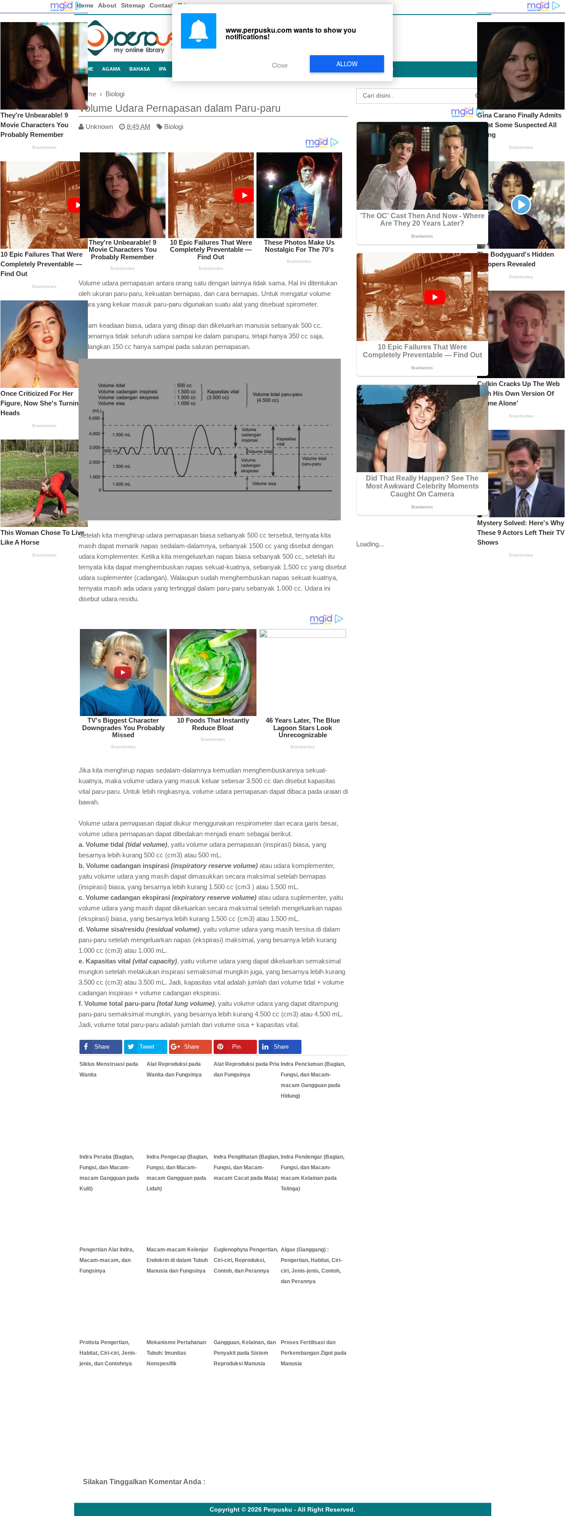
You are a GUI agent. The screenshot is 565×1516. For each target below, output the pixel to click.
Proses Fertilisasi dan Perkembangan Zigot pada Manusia (314, 1353)
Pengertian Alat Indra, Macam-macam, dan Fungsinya (106, 1260)
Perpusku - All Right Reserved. (309, 1509)
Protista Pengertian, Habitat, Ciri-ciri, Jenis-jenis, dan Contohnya (108, 1353)
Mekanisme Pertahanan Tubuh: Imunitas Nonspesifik (176, 1353)
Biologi (173, 126)
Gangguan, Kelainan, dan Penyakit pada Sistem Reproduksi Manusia (245, 1353)
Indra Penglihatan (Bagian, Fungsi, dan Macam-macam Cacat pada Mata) (246, 1167)
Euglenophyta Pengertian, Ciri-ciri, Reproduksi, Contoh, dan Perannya (246, 1260)
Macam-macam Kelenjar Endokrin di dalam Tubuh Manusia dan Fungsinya (177, 1260)
